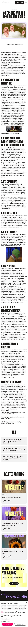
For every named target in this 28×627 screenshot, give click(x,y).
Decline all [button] (20, 624)
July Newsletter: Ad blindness (11, 497)
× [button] (26, 602)
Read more (21, 609)
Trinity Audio (14, 44)
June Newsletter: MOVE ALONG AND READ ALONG (12, 524)
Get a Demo (14, 583)
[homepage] (5, 2)
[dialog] (14, 614)
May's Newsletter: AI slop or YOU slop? (12, 552)
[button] (26, 3)
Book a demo (19, 2)
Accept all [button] (7, 624)
